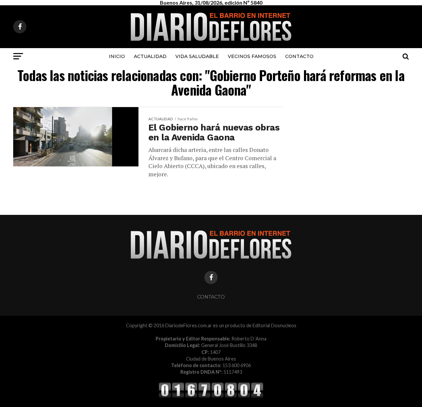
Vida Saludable (197, 56)
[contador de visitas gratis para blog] (211, 396)
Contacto (299, 56)
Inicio (117, 56)
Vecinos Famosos (252, 56)
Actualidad (150, 56)
